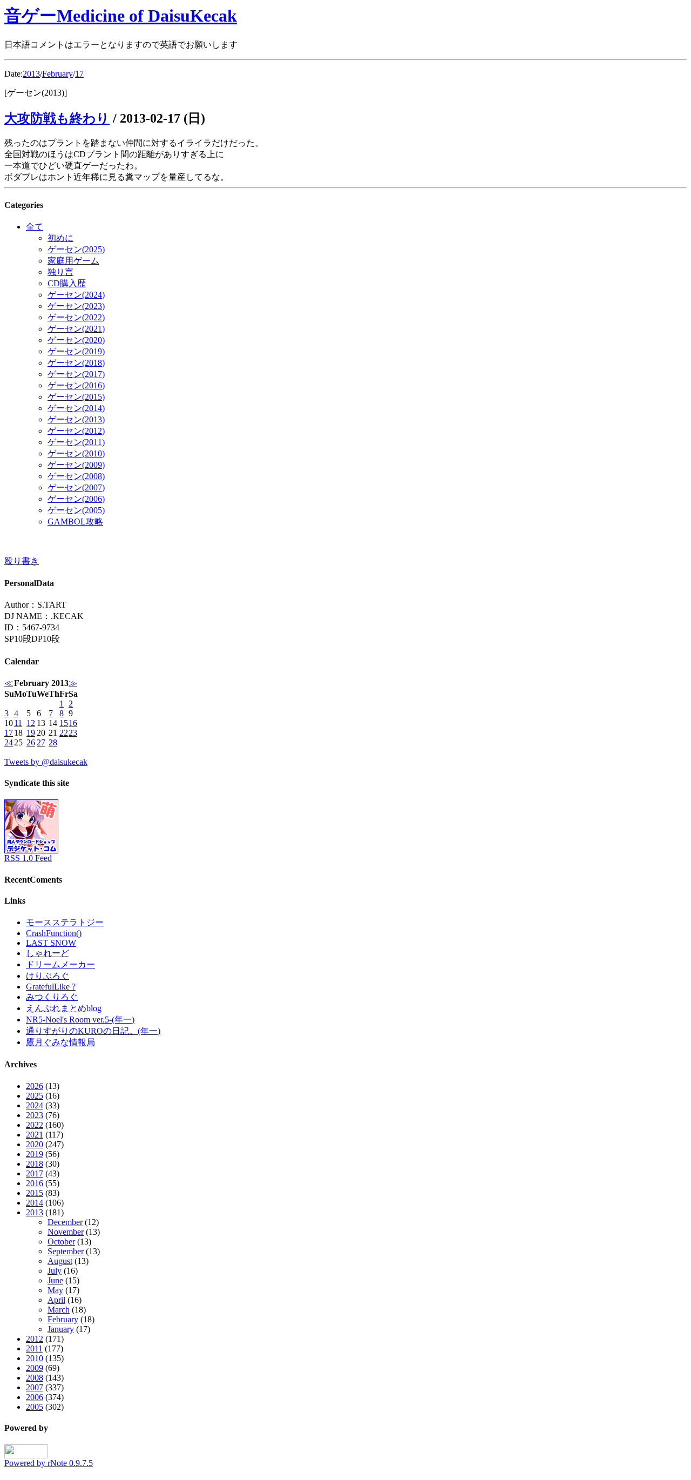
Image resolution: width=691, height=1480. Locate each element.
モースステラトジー (65, 922)
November (66, 1231)
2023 (34, 1115)
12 (30, 723)
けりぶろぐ (47, 975)
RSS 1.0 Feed (28, 858)
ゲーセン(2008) (76, 476)
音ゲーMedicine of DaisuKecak (120, 15)
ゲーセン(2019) (76, 351)
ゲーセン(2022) (76, 317)
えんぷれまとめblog (63, 1008)
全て (34, 226)
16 (73, 723)
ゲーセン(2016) (76, 385)
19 (30, 732)
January (61, 1329)
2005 (34, 1406)
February (57, 73)
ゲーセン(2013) (76, 419)
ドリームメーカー (60, 964)
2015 (34, 1193)
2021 (34, 1134)
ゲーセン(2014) (76, 408)
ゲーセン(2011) (76, 442)
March (59, 1309)
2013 (31, 73)
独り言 (60, 272)
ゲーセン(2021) (76, 328)
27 (41, 742)
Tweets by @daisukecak (45, 761)
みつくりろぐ (52, 996)
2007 (34, 1387)
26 (30, 742)
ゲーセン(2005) (76, 510)
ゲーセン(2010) (76, 453)
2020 (34, 1144)
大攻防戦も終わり (57, 118)
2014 (34, 1202)
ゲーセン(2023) (76, 306)
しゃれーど (47, 953)
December (65, 1222)
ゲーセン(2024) (76, 294)
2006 (34, 1397)
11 (18, 723)
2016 (34, 1183)
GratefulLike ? (51, 986)
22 (63, 732)
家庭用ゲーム (73, 260)
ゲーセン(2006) (76, 498)
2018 (34, 1163)
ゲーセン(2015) (76, 396)
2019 (34, 1154)
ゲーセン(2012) (76, 430)
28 (53, 742)
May (55, 1290)
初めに (60, 238)
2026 (34, 1086)
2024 (34, 1105)
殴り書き (21, 561)
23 (73, 732)
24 (8, 742)
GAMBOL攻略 (75, 521)
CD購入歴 (67, 283)
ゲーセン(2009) (76, 464)
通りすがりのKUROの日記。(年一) (93, 1030)
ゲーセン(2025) (76, 249)
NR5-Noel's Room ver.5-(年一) (80, 1019)
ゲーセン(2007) (76, 487)
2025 (34, 1095)
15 (63, 723)
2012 (34, 1338)
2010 (34, 1358)
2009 (34, 1368)
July (55, 1270)
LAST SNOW (51, 942)
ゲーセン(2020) (76, 340)
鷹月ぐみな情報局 (60, 1042)
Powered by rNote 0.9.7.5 (48, 1463)
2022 (34, 1124)
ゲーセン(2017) (76, 374)
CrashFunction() (54, 933)
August (60, 1261)
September (66, 1251)
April (56, 1299)
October (61, 1241)
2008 (34, 1377)
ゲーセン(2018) (76, 362)
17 (79, 73)
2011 (34, 1348)
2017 (34, 1173)
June (55, 1280)
